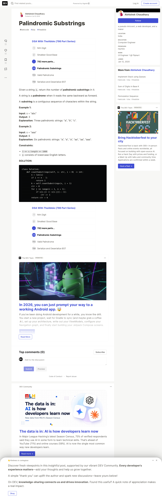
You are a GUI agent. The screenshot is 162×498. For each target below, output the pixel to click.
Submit (29, 369)
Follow (138, 20)
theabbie (41, 29)
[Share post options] (5, 77)
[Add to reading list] (5, 61)
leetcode (24, 29)
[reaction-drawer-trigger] (6, 42)
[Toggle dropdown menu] (105, 258)
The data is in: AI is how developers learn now (58, 431)
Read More (25, 337)
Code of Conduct (55, 376)
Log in (136, 3)
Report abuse (71, 376)
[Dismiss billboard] (156, 460)
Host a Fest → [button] (126, 166)
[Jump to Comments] (5, 51)
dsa (33, 29)
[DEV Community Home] (5, 3)
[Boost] (5, 68)
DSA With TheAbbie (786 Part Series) (53, 41)
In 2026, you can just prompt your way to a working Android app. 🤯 (56, 307)
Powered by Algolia (80, 3)
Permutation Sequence (128, 97)
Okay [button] (12, 493)
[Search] (12, 3)
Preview (41, 369)
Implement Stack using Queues (132, 78)
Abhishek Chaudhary (35, 14)
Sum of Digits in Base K (128, 88)
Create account (150, 3)
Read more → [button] (27, 453)
